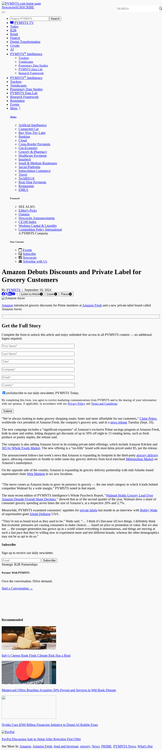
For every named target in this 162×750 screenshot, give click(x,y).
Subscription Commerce (35, 171)
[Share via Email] (13, 294)
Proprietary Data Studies (33, 65)
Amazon (25, 746)
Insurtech (25, 159)
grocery (85, 746)
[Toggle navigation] (3, 12)
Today (14, 26)
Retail (14, 34)
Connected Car (29, 129)
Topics (13, 117)
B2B (13, 30)
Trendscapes (26, 61)
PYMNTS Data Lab (30, 69)
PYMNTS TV (24, 23)
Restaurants (26, 186)
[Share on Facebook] (3, 294)
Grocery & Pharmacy (33, 152)
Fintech (15, 38)
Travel (23, 174)
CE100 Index (27, 222)
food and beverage (66, 746)
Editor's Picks (28, 210)
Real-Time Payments (32, 182)
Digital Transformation (25, 42)
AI (12, 49)
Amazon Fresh (42, 746)
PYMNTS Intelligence (26, 54)
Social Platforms (29, 167)
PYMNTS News (124, 746)
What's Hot (145, 746)
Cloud (23, 140)
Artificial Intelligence (33, 125)
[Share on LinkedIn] (10, 294)
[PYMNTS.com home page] (21, 3)
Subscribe (29, 254)
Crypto (14, 45)
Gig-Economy (28, 148)
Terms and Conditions (104, 403)
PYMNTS (13, 290)
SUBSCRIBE (24, 7)
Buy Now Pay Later (32, 133)
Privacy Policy (76, 403)
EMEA (23, 190)
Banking (24, 136)
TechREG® (27, 178)
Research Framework (31, 73)
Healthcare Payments (33, 155)
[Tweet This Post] (6, 294)
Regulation (17, 100)
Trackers (24, 58)
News (96, 746)
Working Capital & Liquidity (38, 225)
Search (55, 18)
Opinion (24, 214)
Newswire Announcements (37, 218)
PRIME (106, 746)
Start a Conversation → (17, 588)
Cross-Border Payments (34, 144)
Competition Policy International (40, 229)
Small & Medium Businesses (38, 163)
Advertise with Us (35, 261)
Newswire (8, 7)
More (14, 108)
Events (14, 104)
